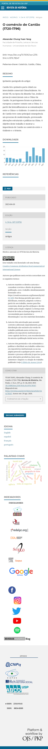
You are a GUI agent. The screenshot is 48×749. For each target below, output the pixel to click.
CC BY (11, 298)
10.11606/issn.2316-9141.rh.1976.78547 (20, 385)
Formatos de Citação (17, 399)
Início (5, 17)
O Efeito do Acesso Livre (31, 362)
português (8, 444)
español (7, 436)
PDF (8, 189)
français (7, 440)
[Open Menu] (2, 8)
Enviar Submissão (15, 415)
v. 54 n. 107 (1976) (26, 17)
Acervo (14, 17)
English (7, 432)
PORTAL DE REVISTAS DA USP (15, 4)
